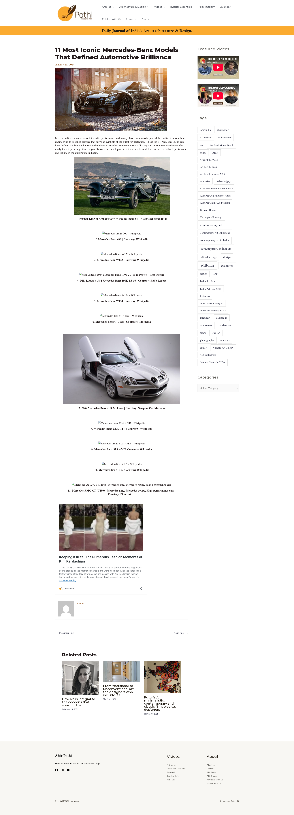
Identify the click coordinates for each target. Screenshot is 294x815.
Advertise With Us (215, 779)
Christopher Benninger (211, 217)
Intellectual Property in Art (213, 310)
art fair (203, 152)
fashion (203, 273)
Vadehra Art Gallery (223, 347)
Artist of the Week (209, 159)
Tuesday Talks (173, 775)
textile (203, 347)
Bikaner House (208, 210)
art (201, 145)
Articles (106, 6)
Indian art (205, 296)
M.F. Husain (206, 325)
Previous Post (64, 633)
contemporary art (211, 225)
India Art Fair (207, 281)
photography (207, 340)
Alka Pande (205, 137)
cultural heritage (208, 257)
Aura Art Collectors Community (216, 188)
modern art (225, 325)
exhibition (207, 265)
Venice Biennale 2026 (212, 362)
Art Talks (171, 779)
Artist (215, 152)
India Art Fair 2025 (210, 289)
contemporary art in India (214, 240)
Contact (210, 768)
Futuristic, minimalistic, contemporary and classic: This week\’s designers (160, 703)
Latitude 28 (221, 317)
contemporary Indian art (216, 248)
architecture (224, 137)
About (129, 19)
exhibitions (227, 265)
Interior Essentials (181, 6)
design (227, 257)
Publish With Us (111, 19)
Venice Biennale (208, 354)
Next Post (180, 633)
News (203, 332)
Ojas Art (216, 332)
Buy (144, 19)
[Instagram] (62, 770)
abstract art (223, 130)
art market (205, 181)
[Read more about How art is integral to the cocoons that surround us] (80, 677)
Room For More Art (176, 768)
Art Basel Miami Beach (221, 145)
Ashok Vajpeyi (223, 181)
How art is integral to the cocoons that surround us (78, 702)
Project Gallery (206, 6)
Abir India (205, 130)
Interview (205, 317)
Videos (158, 6)
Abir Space (212, 775)
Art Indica (171, 764)
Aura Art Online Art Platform (215, 202)
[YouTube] (68, 770)
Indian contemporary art (211, 303)
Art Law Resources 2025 (212, 174)
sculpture (225, 340)
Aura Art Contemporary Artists (216, 195)
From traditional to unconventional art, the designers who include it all (118, 690)
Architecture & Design (132, 6)
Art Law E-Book (208, 167)
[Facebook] (56, 770)
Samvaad (171, 772)
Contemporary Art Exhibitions (215, 232)
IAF (215, 273)
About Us (211, 764)
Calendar (225, 6)
